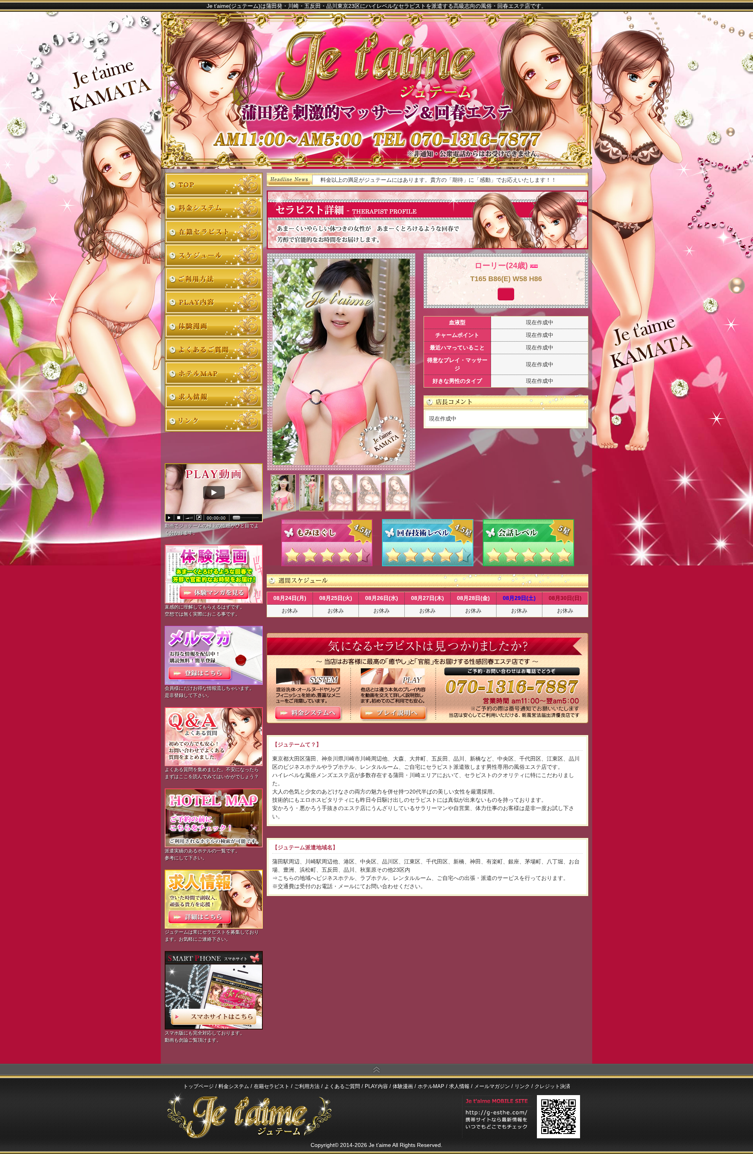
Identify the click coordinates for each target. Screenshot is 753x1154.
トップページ (214, 184)
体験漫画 (214, 326)
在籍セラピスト (214, 231)
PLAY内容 (214, 302)
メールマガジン (492, 1086)
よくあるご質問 (214, 349)
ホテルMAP (214, 373)
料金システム (214, 208)
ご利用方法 (214, 279)
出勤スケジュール (214, 255)
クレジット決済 (552, 1086)
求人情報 (214, 396)
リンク (214, 420)
